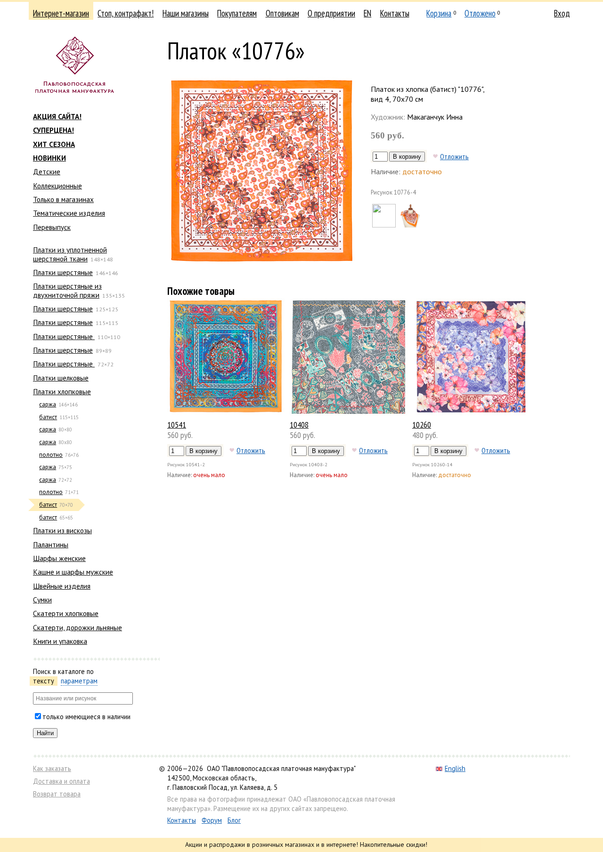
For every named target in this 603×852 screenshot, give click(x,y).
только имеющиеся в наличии (86, 716)
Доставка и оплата (61, 781)
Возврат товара (57, 793)
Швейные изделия (61, 586)
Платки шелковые (61, 377)
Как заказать (52, 768)
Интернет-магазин (61, 13)
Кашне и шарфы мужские (73, 571)
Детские (46, 171)
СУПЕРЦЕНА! (53, 130)
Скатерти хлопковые (65, 613)
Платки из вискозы (62, 530)
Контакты (394, 13)
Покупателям (237, 13)
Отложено (480, 13)
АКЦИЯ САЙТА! (57, 116)
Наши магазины (186, 13)
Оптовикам (282, 13)
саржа (47, 404)
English (455, 768)
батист (48, 417)
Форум (212, 820)
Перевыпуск (52, 227)
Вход (562, 13)
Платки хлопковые (62, 391)
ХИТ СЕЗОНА (54, 144)
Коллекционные (57, 185)
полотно (51, 455)
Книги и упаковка (60, 641)
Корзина (438, 13)
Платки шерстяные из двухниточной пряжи (67, 290)
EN (367, 13)
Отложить (454, 156)
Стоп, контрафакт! (126, 13)
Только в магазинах (63, 199)
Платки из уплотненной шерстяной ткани (70, 254)
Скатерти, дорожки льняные (77, 627)
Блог (234, 820)
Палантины (50, 544)
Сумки (42, 599)
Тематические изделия (69, 213)
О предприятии (331, 13)
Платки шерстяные (63, 272)
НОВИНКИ (49, 157)
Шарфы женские (59, 558)
